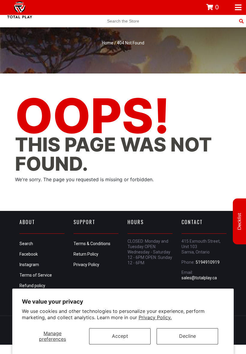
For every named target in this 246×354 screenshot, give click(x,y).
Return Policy (86, 254)
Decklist (239, 221)
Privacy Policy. (155, 317)
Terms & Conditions (92, 243)
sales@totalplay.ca (199, 277)
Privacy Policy (86, 264)
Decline (187, 336)
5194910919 (208, 262)
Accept (120, 336)
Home (107, 42)
